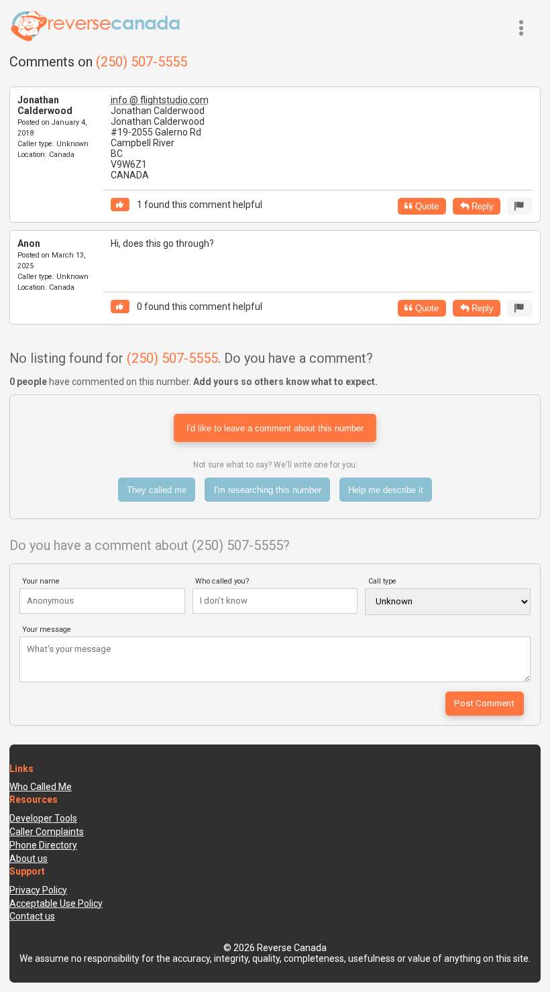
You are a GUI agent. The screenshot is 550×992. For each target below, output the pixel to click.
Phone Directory (43, 845)
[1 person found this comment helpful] (120, 205)
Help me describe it (385, 490)
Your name (41, 581)
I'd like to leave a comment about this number (275, 428)
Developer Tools (43, 818)
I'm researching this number (267, 490)
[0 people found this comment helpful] (120, 307)
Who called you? (222, 581)
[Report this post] (520, 206)
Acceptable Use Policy (56, 903)
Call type (382, 581)
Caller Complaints (46, 831)
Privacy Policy (38, 890)
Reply (481, 206)
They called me (156, 490)
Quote (425, 206)
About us (28, 858)
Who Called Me (40, 786)
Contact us (32, 916)
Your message (46, 629)
